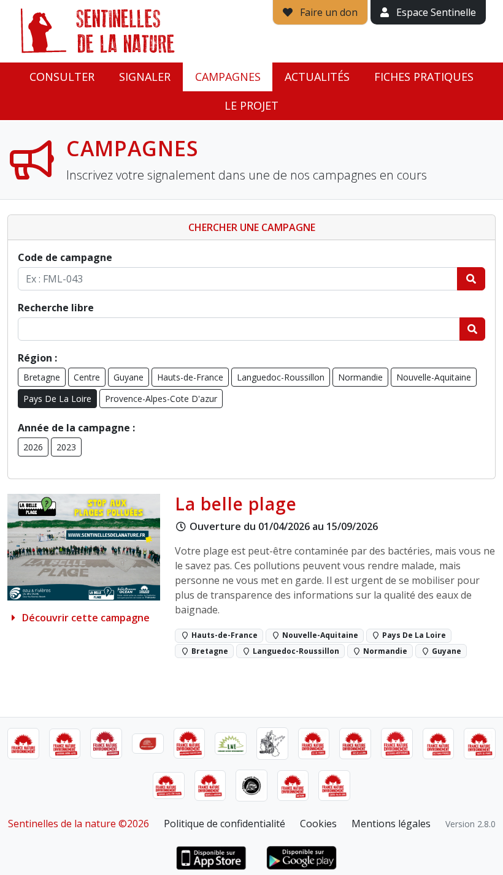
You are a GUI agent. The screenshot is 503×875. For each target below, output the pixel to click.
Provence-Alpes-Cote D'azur (161, 398)
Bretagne (41, 377)
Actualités (317, 76)
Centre (87, 377)
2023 (66, 447)
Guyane (128, 377)
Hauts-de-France (190, 377)
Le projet (251, 105)
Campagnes (228, 76)
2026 (33, 447)
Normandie (360, 377)
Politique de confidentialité (224, 823)
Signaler (145, 76)
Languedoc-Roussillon (280, 377)
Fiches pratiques (424, 76)
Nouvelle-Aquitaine (433, 377)
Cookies (318, 823)
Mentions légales (391, 823)
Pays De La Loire (57, 398)
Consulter (61, 76)
